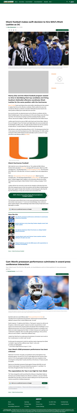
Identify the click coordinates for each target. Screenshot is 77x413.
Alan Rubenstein (11, 27)
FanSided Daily (64, 402)
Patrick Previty (11, 271)
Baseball (46, 1)
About (16, 1)
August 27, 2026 (27, 346)
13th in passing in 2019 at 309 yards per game (24, 176)
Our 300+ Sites (52, 402)
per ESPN (27, 134)
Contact (38, 402)
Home (9, 251)
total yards (23, 168)
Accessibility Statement (14, 406)
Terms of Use (39, 404)
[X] (67, 1)
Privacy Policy (27, 404)
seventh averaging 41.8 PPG (33, 169)
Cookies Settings (40, 406)
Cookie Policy (52, 404)
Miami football (11, 105)
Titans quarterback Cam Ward (35, 317)
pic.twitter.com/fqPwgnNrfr (15, 344)
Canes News (21, 1)
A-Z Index (26, 406)
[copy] (16, 30)
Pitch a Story (11, 404)
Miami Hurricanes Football (18, 251)
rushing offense (35, 177)
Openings (26, 402)
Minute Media (8, 409)
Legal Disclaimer (65, 404)
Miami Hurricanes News (17, 392)
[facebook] (69, 1)
